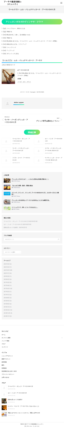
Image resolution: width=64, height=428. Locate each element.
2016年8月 (7, 297)
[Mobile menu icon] (61, 3)
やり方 (27, 92)
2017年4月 (7, 285)
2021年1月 (7, 273)
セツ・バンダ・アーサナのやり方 (53, 140)
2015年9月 (7, 301)
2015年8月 (7, 304)
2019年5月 (7, 276)
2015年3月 (7, 310)
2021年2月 (7, 270)
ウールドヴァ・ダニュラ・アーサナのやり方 (21, 140)
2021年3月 (7, 267)
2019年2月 (7, 279)
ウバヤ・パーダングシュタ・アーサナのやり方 (21, 149)
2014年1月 (7, 316)
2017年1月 (7, 294)
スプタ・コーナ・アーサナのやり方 (21, 159)
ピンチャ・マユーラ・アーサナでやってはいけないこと (23, 406)
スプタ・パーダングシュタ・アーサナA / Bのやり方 (53, 149)
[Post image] (6, 141)
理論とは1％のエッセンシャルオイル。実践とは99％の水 (24, 413)
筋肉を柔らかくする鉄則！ (11, 227)
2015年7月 (7, 307)
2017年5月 (7, 282)
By (32, 92)
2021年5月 (7, 264)
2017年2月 (7, 291)
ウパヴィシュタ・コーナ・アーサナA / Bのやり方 (53, 159)
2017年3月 (7, 288)
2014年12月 (7, 313)
